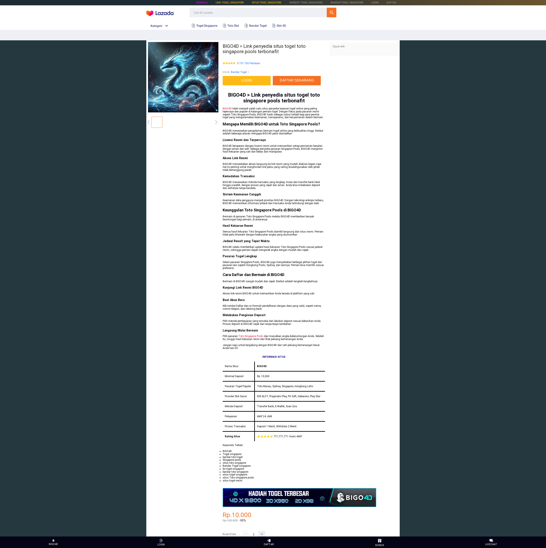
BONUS (379, 545)
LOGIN (375, 2)
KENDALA (202, 2)
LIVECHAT (491, 544)
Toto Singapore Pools (250, 336)
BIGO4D (227, 108)
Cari (331, 12)
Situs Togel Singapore (267, 2)
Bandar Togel (239, 72)
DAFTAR (391, 2)
